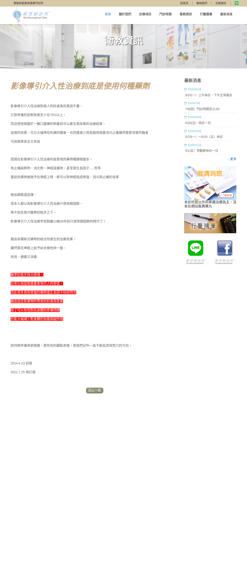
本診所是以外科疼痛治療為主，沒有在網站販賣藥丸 (210, 204)
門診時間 (165, 14)
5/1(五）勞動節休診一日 (201, 150)
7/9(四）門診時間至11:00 (202, 109)
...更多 (232, 159)
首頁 (108, 14)
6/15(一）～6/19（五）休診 (204, 136)
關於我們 (125, 14)
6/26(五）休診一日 (198, 123)
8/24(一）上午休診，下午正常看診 (208, 95)
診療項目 (145, 14)
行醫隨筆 (206, 14)
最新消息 (226, 14)
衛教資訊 (186, 14)
